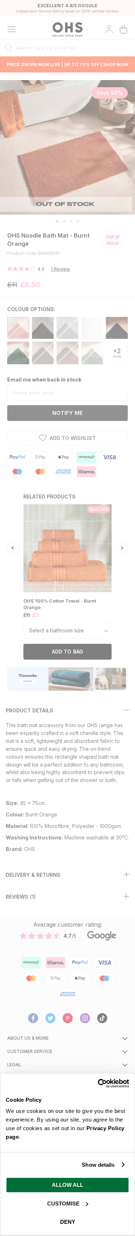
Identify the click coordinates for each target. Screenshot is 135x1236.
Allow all (67, 1185)
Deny (67, 1222)
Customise (63, 1203)
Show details (98, 1165)
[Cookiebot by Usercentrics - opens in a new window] (98, 1083)
